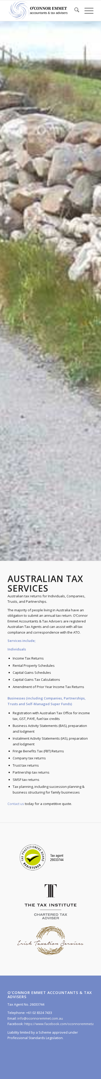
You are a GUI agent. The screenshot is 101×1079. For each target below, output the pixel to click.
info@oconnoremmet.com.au (40, 1018)
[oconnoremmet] (42, 10)
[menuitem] (74, 10)
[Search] (74, 10)
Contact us (16, 803)
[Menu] (86, 10)
